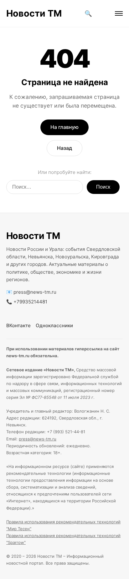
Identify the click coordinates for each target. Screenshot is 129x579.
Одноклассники (54, 325)
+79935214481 (30, 302)
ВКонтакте (18, 325)
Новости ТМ (34, 13)
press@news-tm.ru (34, 292)
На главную (64, 127)
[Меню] (119, 13)
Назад (64, 148)
